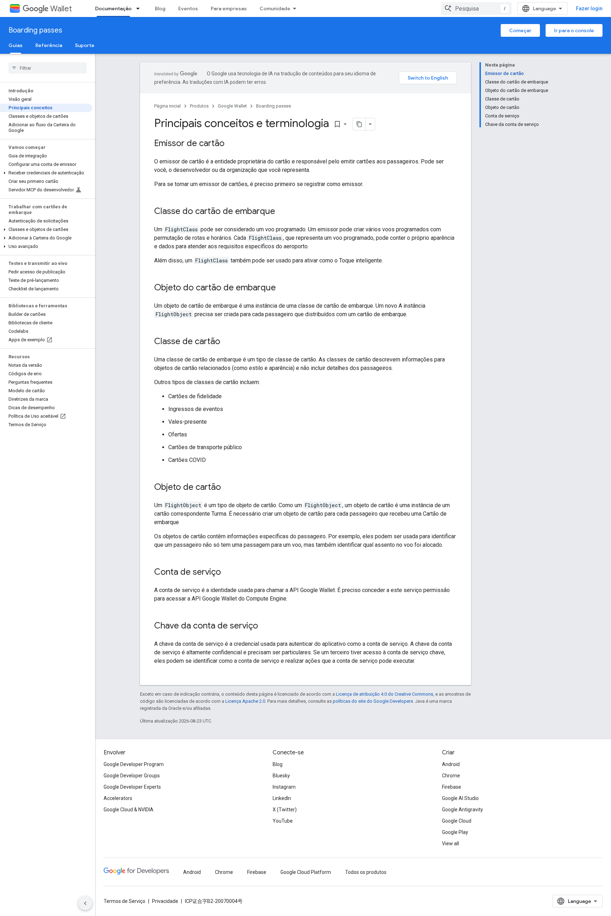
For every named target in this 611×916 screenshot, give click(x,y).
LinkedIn (282, 798)
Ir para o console (574, 30)
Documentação (113, 8)
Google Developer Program (134, 764)
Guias (15, 45)
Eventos (188, 8)
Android (451, 764)
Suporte (84, 45)
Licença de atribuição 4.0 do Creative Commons (384, 694)
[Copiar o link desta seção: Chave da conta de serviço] (265, 626)
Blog (160, 8)
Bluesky (281, 775)
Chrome (451, 775)
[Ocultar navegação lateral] (85, 903)
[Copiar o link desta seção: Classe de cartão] (227, 342)
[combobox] (476, 8)
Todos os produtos (365, 872)
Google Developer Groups (132, 775)
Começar (520, 30)
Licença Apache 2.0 (245, 701)
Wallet (61, 8)
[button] (46, 173)
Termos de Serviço (124, 901)
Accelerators (118, 798)
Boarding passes (35, 30)
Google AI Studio (460, 798)
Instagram (284, 787)
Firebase (451, 787)
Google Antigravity (462, 809)
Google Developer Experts (132, 787)
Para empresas (229, 8)
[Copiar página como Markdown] (359, 124)
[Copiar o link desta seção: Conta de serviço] (228, 572)
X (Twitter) (285, 809)
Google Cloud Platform (305, 872)
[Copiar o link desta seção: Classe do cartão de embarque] (282, 212)
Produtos (199, 106)
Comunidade (275, 8)
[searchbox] (47, 68)
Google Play (455, 832)
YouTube (283, 821)
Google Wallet (232, 106)
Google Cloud (456, 821)
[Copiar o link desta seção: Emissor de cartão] (232, 144)
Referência (48, 45)
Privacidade (165, 901)
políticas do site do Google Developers (373, 701)
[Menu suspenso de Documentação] (140, 8)
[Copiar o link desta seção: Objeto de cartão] (228, 487)
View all (450, 843)
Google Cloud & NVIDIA (128, 809)
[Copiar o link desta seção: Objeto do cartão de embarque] (283, 288)
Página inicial (167, 106)
